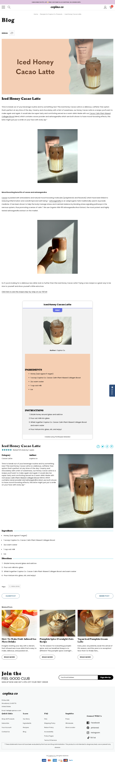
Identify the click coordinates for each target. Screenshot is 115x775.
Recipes (26, 727)
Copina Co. (52, 756)
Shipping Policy (49, 723)
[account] (105, 7)
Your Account (6, 727)
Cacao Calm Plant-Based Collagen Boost (21, 478)
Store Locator (70, 727)
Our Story (26, 719)
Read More (9, 657)
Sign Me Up (105, 677)
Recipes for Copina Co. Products (51, 14)
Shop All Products (8, 719)
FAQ (45, 719)
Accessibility (48, 732)
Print (57, 310)
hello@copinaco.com (13, 710)
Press (67, 719)
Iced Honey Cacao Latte (21, 98)
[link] (11, 694)
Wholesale (69, 723)
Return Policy (49, 727)
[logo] (57, 7)
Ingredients (27, 723)
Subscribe (5, 723)
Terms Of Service (50, 740)
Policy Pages (49, 736)
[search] (9, 7)
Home (36, 14)
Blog (24, 732)
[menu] (3, 7)
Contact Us (6, 732)
